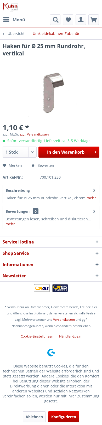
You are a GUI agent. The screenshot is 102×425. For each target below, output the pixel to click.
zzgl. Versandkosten (34, 134)
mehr (91, 197)
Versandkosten (64, 319)
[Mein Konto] (81, 19)
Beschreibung (17, 190)
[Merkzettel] (68, 19)
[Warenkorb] (93, 19)
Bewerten (45, 165)
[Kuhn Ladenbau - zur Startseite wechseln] (10, 7)
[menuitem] (14, 19)
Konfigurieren (63, 416)
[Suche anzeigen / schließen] (55, 19)
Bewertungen (17, 211)
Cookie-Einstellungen (37, 336)
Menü (19, 20)
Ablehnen (34, 416)
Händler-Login (70, 336)
